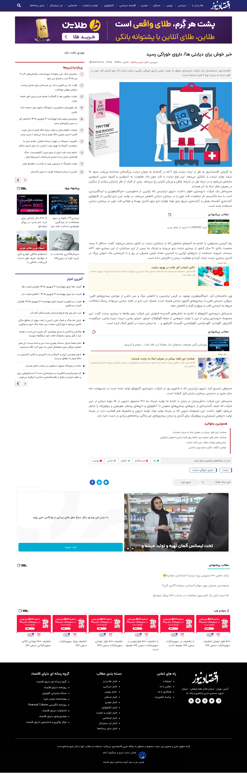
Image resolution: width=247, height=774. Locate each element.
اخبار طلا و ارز (110, 681)
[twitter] (212, 701)
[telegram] (198, 701)
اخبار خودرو (111, 702)
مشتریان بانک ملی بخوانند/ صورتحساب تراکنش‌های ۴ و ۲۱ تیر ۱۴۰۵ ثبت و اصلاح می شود (48, 76)
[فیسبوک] (92, 482)
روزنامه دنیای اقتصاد (55, 687)
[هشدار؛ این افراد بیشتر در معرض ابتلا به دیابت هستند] (213, 368)
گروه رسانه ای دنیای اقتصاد (51, 681)
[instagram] (205, 701)
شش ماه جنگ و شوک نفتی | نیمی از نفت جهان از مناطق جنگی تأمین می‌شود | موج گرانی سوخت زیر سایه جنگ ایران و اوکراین (49, 322)
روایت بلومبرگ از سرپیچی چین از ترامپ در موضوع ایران (49, 163)
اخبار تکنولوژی (109, 707)
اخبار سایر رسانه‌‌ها (107, 728)
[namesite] (220, 5)
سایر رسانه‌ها (37, 5)
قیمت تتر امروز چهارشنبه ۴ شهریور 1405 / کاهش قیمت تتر (51, 294)
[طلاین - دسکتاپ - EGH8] (123, 30)
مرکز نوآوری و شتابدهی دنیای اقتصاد (46, 722)
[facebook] (219, 701)
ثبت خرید (70, 547)
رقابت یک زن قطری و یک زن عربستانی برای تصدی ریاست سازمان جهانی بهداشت (49, 87)
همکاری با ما (164, 692)
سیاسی (182, 5)
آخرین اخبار (75, 279)
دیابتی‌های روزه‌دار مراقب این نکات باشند (206, 442)
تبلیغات (167, 681)
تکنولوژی (109, 5)
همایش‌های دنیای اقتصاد (53, 716)
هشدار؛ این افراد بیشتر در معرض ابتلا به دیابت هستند (163, 359)
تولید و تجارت (90, 5)
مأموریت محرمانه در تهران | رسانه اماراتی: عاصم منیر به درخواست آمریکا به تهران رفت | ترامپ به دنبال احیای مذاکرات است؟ (47, 144)
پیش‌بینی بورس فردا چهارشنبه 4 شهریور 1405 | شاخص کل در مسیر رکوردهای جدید (48, 121)
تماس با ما (165, 686)
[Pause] (128, 548)
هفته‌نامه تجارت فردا (55, 699)
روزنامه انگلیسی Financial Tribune (47, 705)
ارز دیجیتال (56, 5)
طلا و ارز (199, 5)
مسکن (157, 5)
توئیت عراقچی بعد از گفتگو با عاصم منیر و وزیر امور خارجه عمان (48, 99)
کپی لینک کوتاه (222, 482)
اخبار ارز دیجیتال (108, 723)
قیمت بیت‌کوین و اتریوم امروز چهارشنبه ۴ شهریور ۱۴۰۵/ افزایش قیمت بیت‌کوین (49, 303)
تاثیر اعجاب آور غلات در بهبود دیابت (173, 267)
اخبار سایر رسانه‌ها (140, 62)
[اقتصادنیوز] (205, 678)
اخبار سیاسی (110, 686)
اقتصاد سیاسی (127, 5)
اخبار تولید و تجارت (106, 713)
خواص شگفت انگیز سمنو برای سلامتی (207, 447)
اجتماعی (72, 5)
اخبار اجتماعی (110, 718)
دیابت (225, 470)
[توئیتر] (99, 482)
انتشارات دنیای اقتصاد (54, 710)
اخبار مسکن (111, 697)
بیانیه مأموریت (163, 697)
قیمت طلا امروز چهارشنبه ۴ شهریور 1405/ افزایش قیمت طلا (51, 286)
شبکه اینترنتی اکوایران (54, 693)
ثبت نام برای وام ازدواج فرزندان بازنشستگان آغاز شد (55, 313)
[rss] (191, 701)
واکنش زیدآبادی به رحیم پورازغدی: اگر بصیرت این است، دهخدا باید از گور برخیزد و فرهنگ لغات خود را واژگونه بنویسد (50, 333)
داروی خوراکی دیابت (203, 470)
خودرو (144, 5)
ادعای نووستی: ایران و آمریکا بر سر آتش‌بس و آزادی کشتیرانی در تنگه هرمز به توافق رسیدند (49, 356)
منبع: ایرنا (186, 482)
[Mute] (133, 548)
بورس (169, 5)
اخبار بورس (111, 692)
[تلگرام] (106, 482)
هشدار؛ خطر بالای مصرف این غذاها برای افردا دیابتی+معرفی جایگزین (193, 437)
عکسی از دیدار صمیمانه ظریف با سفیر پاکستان (54, 171)
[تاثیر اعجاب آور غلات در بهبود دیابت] (213, 276)
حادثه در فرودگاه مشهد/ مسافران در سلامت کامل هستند (53, 366)
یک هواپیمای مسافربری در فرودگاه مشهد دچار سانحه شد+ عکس (48, 110)
